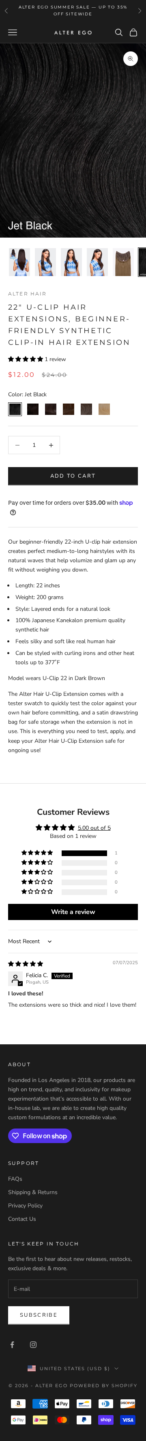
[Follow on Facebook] (12, 1345)
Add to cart (73, 476)
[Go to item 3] (71, 262)
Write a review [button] (73, 912)
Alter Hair (27, 294)
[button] (26, 359)
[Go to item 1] (19, 262)
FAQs (15, 1179)
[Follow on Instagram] (33, 1345)
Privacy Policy (25, 1205)
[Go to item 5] (123, 262)
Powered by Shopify (103, 1385)
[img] (25, 964)
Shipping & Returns (33, 1192)
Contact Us (22, 1219)
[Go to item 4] (97, 262)
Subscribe (39, 1315)
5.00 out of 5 (94, 828)
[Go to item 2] (45, 262)
